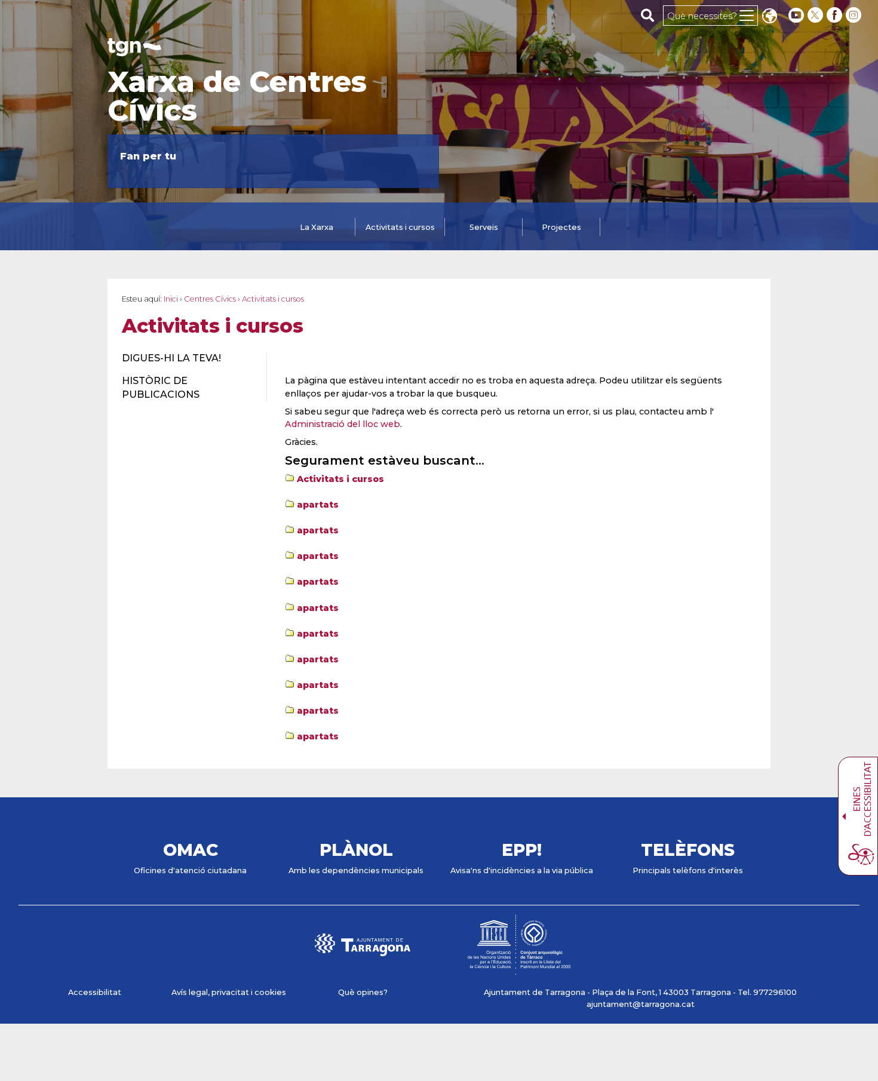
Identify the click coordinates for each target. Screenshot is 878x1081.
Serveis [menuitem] (483, 227)
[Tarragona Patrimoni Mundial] (519, 969)
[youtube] (796, 15)
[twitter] (816, 15)
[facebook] (835, 15)
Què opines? (363, 992)
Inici (171, 298)
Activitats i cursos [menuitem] (400, 227)
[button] (769, 17)
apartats (318, 504)
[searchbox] (647, 15)
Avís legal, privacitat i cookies (228, 992)
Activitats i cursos (340, 479)
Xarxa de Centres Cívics (237, 96)
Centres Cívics (210, 298)
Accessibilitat (94, 992)
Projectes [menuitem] (561, 227)
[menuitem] (187, 358)
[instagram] (854, 15)
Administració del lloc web (342, 424)
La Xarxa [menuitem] (316, 227)
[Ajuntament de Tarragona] (134, 50)
